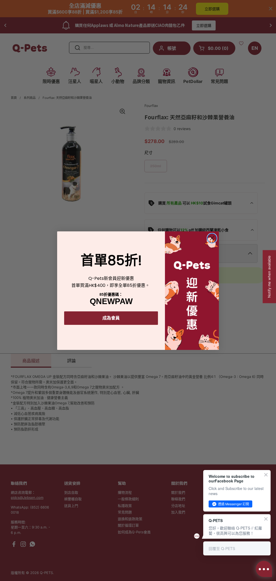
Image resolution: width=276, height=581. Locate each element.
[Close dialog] (212, 238)
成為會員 (111, 318)
